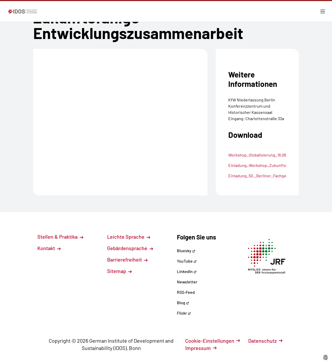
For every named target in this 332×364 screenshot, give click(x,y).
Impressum (198, 348)
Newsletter (187, 281)
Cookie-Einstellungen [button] (209, 340)
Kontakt (46, 248)
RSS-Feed (186, 292)
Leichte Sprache (126, 236)
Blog (181, 302)
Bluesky (184, 250)
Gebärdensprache (127, 248)
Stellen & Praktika (58, 236)
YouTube (185, 260)
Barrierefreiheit (125, 259)
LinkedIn (185, 271)
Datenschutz (262, 340)
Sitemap (117, 271)
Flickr (182, 312)
